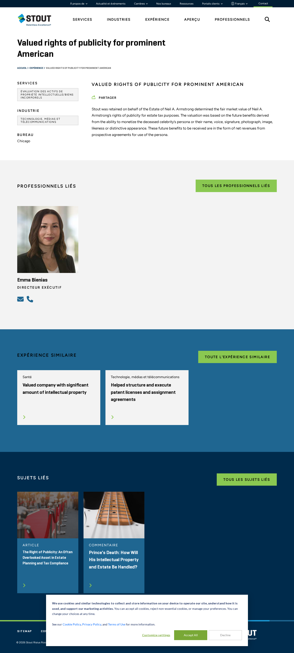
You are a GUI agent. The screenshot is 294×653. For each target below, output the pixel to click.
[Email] (21, 299)
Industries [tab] (119, 19)
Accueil (22, 68)
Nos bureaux (163, 3)
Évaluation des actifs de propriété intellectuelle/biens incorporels (47, 94)
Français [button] (239, 3)
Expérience (36, 68)
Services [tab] (82, 19)
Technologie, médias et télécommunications (40, 120)
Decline (225, 635)
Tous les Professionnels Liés (236, 186)
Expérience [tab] (157, 19)
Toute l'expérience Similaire (237, 357)
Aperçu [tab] (192, 19)
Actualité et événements (110, 3)
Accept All (191, 635)
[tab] (37, 19)
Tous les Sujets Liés (246, 479)
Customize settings (156, 635)
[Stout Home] (37, 19)
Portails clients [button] (211, 3)
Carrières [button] (139, 3)
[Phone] (30, 299)
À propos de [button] (77, 3)
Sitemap (24, 631)
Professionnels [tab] (232, 19)
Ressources (186, 3)
